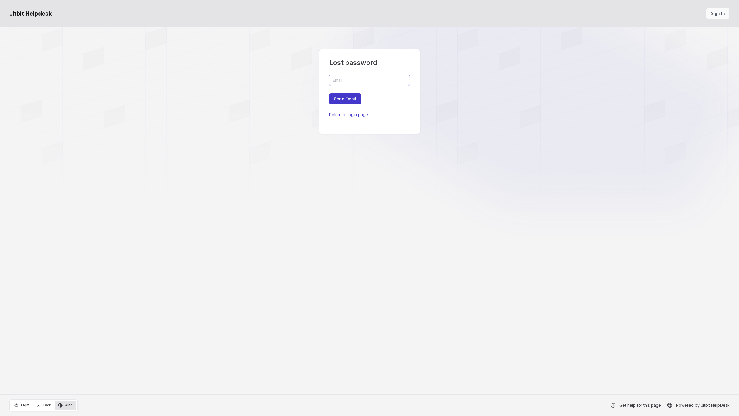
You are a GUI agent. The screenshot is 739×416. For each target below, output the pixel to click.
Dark (47, 405)
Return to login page (348, 114)
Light (25, 405)
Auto (69, 405)
